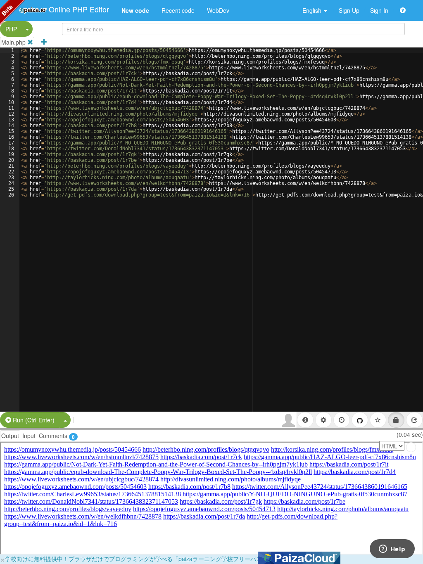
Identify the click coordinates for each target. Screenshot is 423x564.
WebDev (218, 10)
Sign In (379, 10)
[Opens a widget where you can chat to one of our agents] (392, 549)
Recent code (178, 10)
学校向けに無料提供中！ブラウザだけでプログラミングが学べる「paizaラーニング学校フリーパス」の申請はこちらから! (163, 559)
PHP (11, 29)
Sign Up (349, 10)
